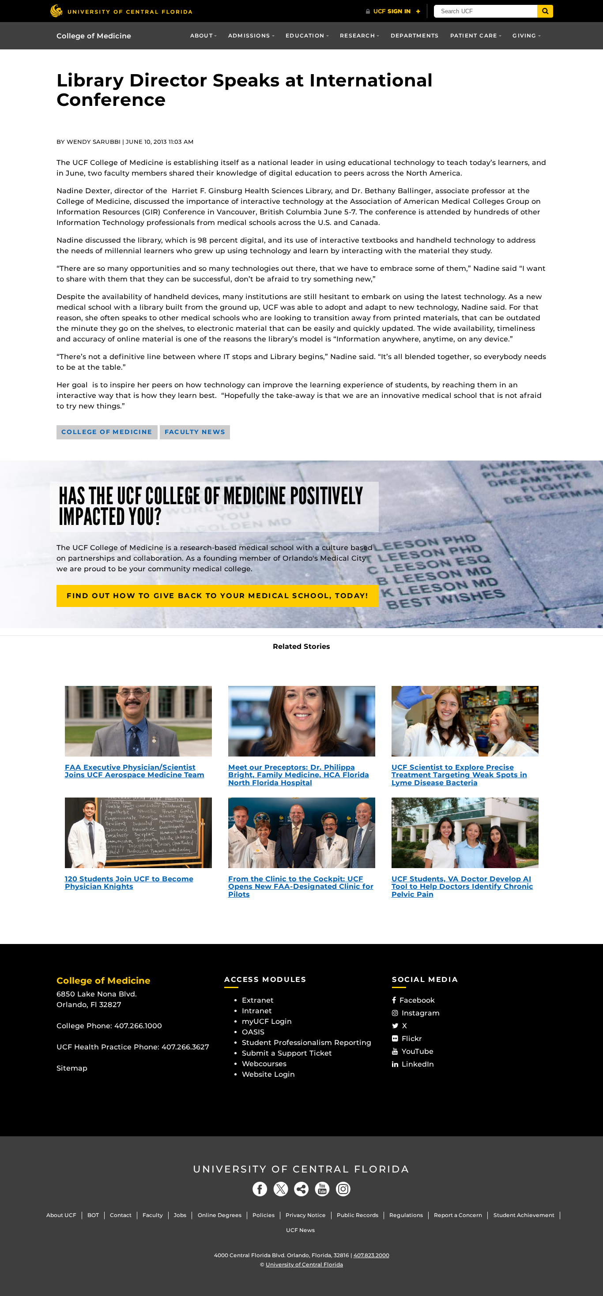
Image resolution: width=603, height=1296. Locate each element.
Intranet (257, 1011)
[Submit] (545, 11)
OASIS (253, 1032)
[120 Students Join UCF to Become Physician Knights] (138, 833)
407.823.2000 (371, 1255)
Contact (121, 1215)
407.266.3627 (185, 1047)
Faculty (153, 1215)
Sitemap (72, 1068)
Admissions (249, 35)
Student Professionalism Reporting (306, 1042)
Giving (524, 35)
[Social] (301, 1189)
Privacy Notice (306, 1215)
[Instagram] (342, 1189)
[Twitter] (280, 1189)
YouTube (417, 1051)
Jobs (180, 1215)
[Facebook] (260, 1189)
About (201, 35)
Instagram (421, 1013)
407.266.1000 (138, 1026)
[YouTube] (322, 1189)
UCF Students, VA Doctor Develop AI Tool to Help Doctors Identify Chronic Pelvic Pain (462, 887)
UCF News (300, 1230)
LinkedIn (418, 1064)
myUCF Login (267, 1021)
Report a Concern (458, 1215)
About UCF (61, 1215)
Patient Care (473, 35)
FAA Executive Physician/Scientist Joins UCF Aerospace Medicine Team (134, 771)
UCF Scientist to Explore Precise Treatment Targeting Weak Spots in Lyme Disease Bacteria (459, 775)
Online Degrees (219, 1215)
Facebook (417, 1000)
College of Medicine (94, 36)
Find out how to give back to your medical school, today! (218, 596)
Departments (415, 35)
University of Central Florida (301, 1169)
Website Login (268, 1074)
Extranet (258, 1000)
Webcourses (264, 1064)
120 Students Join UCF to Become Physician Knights (129, 883)
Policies (264, 1215)
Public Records (357, 1215)
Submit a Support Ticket (287, 1053)
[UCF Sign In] (393, 11)
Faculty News (195, 432)
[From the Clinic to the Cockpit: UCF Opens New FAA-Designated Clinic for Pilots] (301, 833)
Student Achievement (524, 1215)
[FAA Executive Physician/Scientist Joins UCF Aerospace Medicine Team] (138, 721)
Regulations (406, 1215)
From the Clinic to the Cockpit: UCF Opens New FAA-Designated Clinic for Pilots (300, 887)
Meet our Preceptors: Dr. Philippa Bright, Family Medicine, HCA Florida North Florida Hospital (298, 775)
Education (305, 35)
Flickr (412, 1038)
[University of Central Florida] (121, 11)
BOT (93, 1215)
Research (357, 35)
